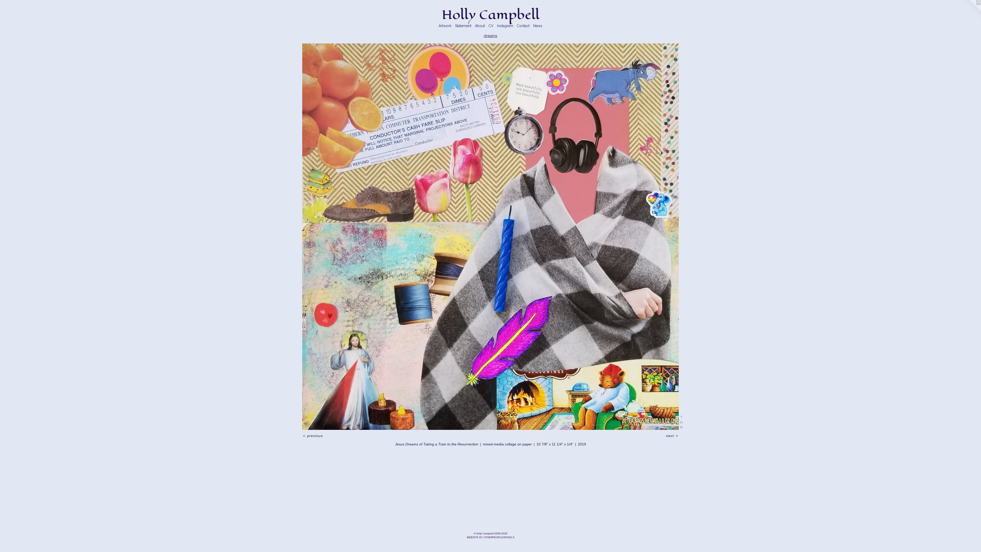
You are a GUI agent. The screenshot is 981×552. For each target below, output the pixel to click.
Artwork (445, 26)
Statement (463, 26)
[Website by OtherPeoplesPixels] (971, 10)
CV (491, 26)
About (480, 26)
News (537, 26)
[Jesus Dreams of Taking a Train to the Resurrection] (490, 236)
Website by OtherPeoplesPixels (491, 537)
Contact (523, 26)
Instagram (505, 26)
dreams (490, 35)
